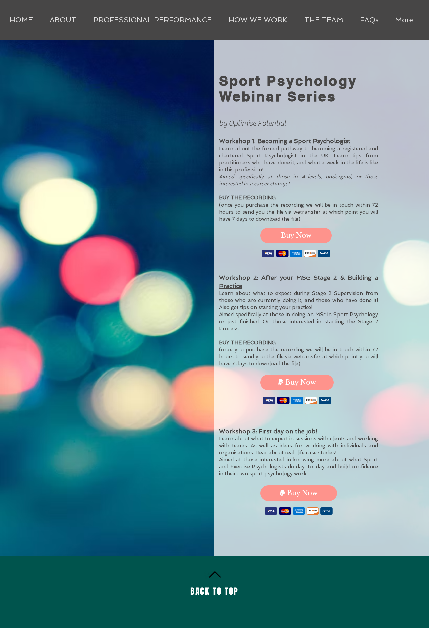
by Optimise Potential (253, 123)
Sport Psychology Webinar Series (288, 88)
